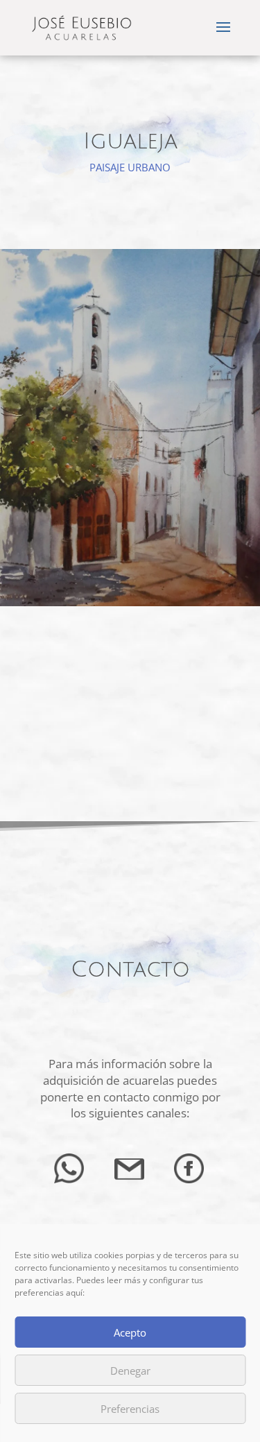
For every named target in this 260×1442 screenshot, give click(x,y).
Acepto (130, 1332)
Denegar (130, 1370)
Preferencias (130, 1409)
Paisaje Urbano (130, 167)
